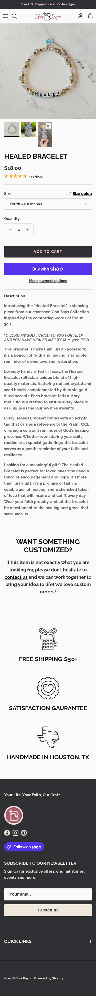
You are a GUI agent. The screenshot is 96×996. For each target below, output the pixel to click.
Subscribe (48, 910)
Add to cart (48, 251)
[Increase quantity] (29, 229)
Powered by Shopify (48, 978)
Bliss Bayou (23, 978)
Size (8, 193)
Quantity (12, 218)
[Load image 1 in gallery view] (48, 71)
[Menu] (5, 16)
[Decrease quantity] (8, 229)
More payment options (48, 281)
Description (14, 296)
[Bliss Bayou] (48, 16)
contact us (16, 577)
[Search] (17, 16)
